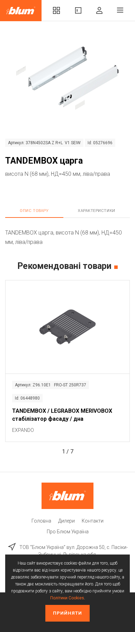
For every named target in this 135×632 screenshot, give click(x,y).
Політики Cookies (67, 598)
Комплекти (56, 10)
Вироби (78, 10)
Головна (41, 521)
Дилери (66, 521)
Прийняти (67, 613)
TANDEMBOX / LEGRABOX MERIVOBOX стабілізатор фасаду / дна (62, 415)
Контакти (93, 521)
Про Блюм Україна (68, 531)
